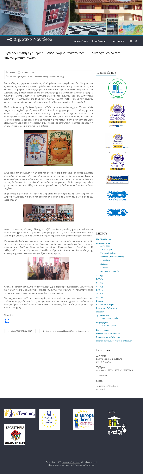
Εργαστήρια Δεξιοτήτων (106, 308)
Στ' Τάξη (60, 76)
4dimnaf (12, 72)
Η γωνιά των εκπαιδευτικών (108, 333)
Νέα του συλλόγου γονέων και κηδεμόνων (114, 340)
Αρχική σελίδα (81, 40)
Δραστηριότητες (41, 76)
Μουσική (100, 311)
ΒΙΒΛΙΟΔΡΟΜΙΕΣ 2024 (20, 330)
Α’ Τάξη (99, 275)
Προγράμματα (118, 40)
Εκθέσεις (104, 267)
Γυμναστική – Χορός (105, 304)
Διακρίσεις (104, 245)
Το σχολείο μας (99, 40)
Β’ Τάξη (99, 279)
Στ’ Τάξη (99, 293)
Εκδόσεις (52, 76)
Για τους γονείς (102, 330)
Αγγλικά (12, 76)
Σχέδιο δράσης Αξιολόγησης (108, 337)
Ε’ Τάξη (99, 290)
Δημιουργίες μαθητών (25, 76)
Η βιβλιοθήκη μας (104, 239)
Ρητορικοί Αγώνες (108, 253)
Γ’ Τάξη (99, 282)
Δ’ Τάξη (99, 286)
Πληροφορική (102, 322)
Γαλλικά (99, 300)
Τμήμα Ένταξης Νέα (109, 318)
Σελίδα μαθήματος (108, 325)
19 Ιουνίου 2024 (28, 72)
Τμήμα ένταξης (102, 315)
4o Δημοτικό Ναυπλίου (29, 39)
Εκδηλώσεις (105, 260)
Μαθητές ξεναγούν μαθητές (112, 256)
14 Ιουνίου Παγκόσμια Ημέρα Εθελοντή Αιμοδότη (66, 330)
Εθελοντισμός (106, 249)
